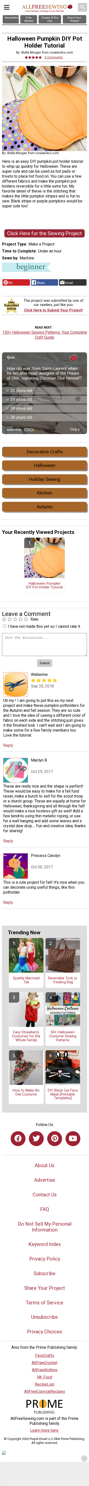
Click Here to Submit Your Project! (53, 310)
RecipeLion (44, 1384)
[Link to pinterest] (54, 1138)
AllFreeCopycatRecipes (44, 1391)
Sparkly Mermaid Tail (26, 980)
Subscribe (44, 1273)
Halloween (44, 465)
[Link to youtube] (73, 1138)
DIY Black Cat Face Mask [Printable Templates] (63, 1095)
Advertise (44, 1180)
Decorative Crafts (44, 452)
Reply (8, 745)
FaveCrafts (44, 1355)
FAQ (44, 1209)
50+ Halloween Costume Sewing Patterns (62, 1036)
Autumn (45, 507)
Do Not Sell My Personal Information (44, 1227)
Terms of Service (44, 1303)
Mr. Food (44, 1377)
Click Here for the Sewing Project (44, 233)
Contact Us (45, 1195)
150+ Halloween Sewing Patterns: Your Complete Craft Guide (44, 335)
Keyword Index (44, 1244)
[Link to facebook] (18, 1138)
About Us (44, 1165)
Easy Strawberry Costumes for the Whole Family (26, 1036)
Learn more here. (44, 1430)
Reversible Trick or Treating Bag (62, 980)
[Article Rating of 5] (33, 57)
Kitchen (44, 493)
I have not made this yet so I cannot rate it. (44, 626)
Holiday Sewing (44, 479)
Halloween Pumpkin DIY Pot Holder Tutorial (44, 586)
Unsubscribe (44, 1317)
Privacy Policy (44, 1259)
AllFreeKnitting (44, 1370)
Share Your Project (44, 1288)
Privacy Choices (44, 1332)
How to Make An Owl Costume (26, 1093)
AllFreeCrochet (44, 1362)
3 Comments (54, 57)
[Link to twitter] (36, 1138)
